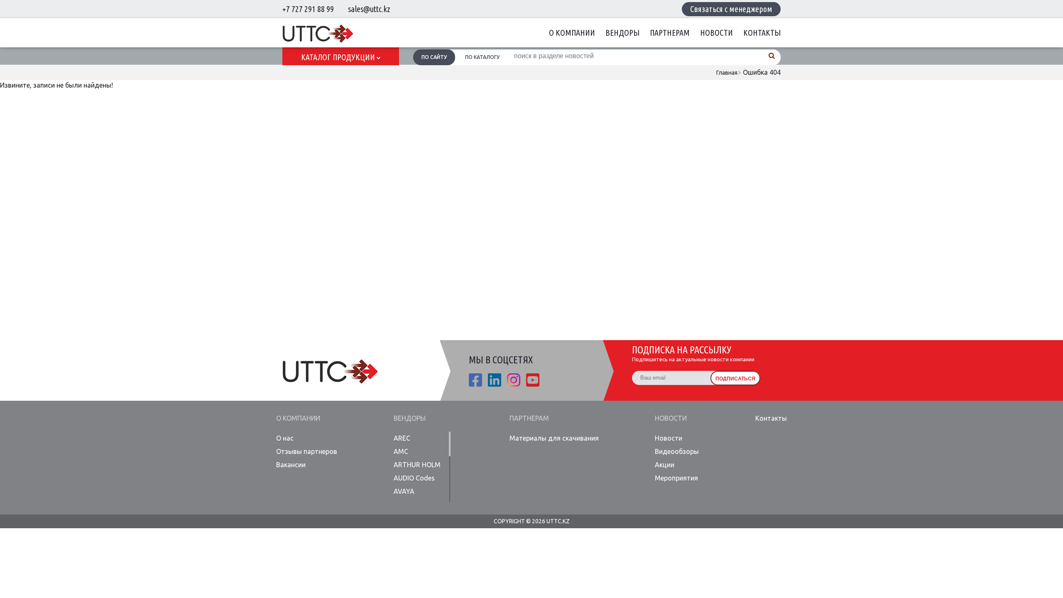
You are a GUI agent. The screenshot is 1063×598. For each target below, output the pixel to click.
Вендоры (622, 32)
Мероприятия (676, 478)
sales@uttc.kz (369, 9)
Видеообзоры (677, 451)
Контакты (762, 32)
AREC (402, 438)
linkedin (494, 380)
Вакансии (291, 464)
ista (513, 380)
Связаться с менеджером (731, 9)
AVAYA (404, 491)
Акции (664, 464)
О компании (572, 32)
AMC (401, 451)
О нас (285, 438)
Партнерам (670, 32)
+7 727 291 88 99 (308, 9)
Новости (716, 32)
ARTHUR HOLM (417, 464)
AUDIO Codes (414, 478)
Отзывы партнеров (306, 451)
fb (475, 380)
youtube (532, 380)
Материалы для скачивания (554, 438)
